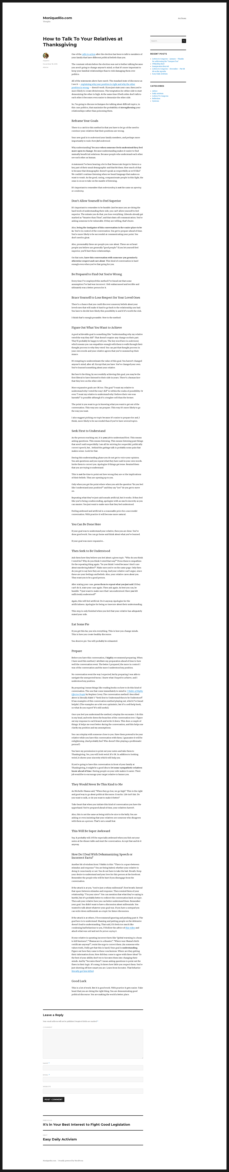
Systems (155, 101)
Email (46, 1075)
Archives (182, 18)
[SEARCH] (184, 41)
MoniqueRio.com (57, 18)
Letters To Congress (160, 96)
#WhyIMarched (158, 64)
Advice (45, 67)
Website (47, 1086)
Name (46, 1063)
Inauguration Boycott (160, 66)
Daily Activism (157, 94)
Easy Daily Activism (160, 74)
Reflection (156, 99)
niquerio (46, 61)
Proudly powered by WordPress (70, 1161)
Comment (47, 1027)
